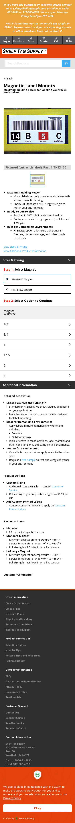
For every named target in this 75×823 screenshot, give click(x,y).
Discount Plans (14, 613)
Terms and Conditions (18, 624)
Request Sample (15, 717)
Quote (44, 41)
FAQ (8, 676)
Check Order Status (17, 603)
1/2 (6, 324)
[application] (37, 795)
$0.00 (69, 41)
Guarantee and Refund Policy (23, 681)
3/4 (6, 334)
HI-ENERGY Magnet (21, 289)
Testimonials (13, 697)
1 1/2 (7, 355)
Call (56, 41)
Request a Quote (15, 728)
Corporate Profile (16, 691)
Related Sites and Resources (22, 655)
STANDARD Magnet (21, 279)
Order (31, 41)
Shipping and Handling (18, 619)
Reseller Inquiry (14, 723)
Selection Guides (15, 645)
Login (6, 41)
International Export (18, 629)
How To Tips (13, 650)
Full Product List (15, 660)
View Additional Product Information (25, 251)
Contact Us (12, 712)
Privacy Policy (13, 686)
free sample (29, 460)
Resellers (18, 41)
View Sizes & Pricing (15, 246)
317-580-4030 (21, 764)
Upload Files (12, 608)
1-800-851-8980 (21, 760)
